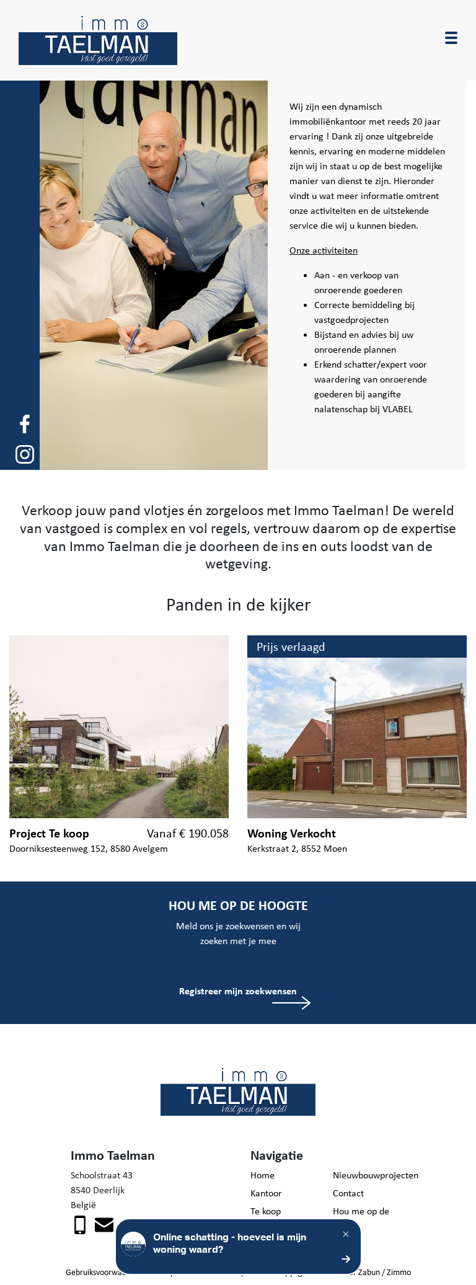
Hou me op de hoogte (361, 1218)
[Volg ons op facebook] (24, 423)
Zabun (369, 1272)
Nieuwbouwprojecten (369, 1174)
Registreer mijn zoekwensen (238, 990)
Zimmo (399, 1272)
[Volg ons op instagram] (24, 453)
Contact (348, 1192)
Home (262, 1174)
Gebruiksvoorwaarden (104, 1272)
